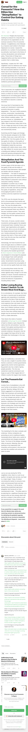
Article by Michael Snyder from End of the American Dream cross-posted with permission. (10, 678)
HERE (8, 521)
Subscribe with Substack (15, 716)
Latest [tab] (6, 653)
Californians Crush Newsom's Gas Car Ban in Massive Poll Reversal (9, 659)
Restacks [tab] (11, 542)
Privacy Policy (19, 722)
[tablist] (7, 541)
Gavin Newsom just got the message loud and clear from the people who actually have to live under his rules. (9, 663)
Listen (24, 28)
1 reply (7, 639)
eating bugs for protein (15, 321)
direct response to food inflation (12, 253)
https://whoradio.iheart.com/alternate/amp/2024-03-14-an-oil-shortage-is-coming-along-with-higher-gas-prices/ (15, 630)
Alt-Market (5, 36)
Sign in (25, 2)
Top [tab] (3, 653)
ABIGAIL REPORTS (9, 555)
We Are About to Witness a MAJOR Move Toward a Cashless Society (9, 673)
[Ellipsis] (26, 555)
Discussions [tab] (12, 653)
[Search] (25, 653)
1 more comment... (5, 646)
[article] (14, 663)
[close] (23, 688)
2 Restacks (12, 526)
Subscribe (19, 2)
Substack (6, 729)
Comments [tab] (4, 542)
